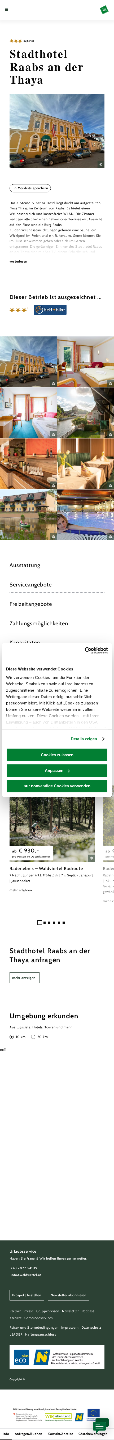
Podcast (88, 1311)
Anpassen (54, 770)
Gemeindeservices (38, 1318)
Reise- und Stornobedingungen (34, 1327)
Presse (28, 1311)
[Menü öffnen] (6, 10)
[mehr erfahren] (52, 839)
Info (6, 1434)
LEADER (16, 1334)
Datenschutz (91, 1327)
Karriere (16, 1318)
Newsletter (70, 1311)
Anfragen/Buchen (28, 1434)
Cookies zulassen (57, 755)
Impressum (70, 1327)
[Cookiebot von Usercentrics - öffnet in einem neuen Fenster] (85, 650)
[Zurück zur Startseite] (104, 9)
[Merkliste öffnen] (19, 10)
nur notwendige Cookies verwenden (57, 786)
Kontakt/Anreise (60, 1434)
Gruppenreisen (47, 1311)
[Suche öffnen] (23, 10)
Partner (15, 1311)
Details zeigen (84, 739)
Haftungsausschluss (40, 1334)
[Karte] (15, 10)
